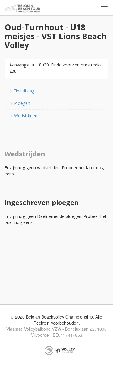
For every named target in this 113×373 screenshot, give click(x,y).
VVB (65, 350)
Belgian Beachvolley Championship (23, 8)
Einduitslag (23, 91)
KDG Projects (49, 350)
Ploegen (21, 103)
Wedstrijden (25, 115)
